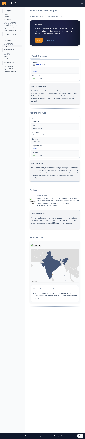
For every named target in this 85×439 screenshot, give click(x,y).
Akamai (38, 65)
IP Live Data (50, 40)
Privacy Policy (59, 436)
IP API (39, 40)
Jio (36, 71)
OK (80, 436)
